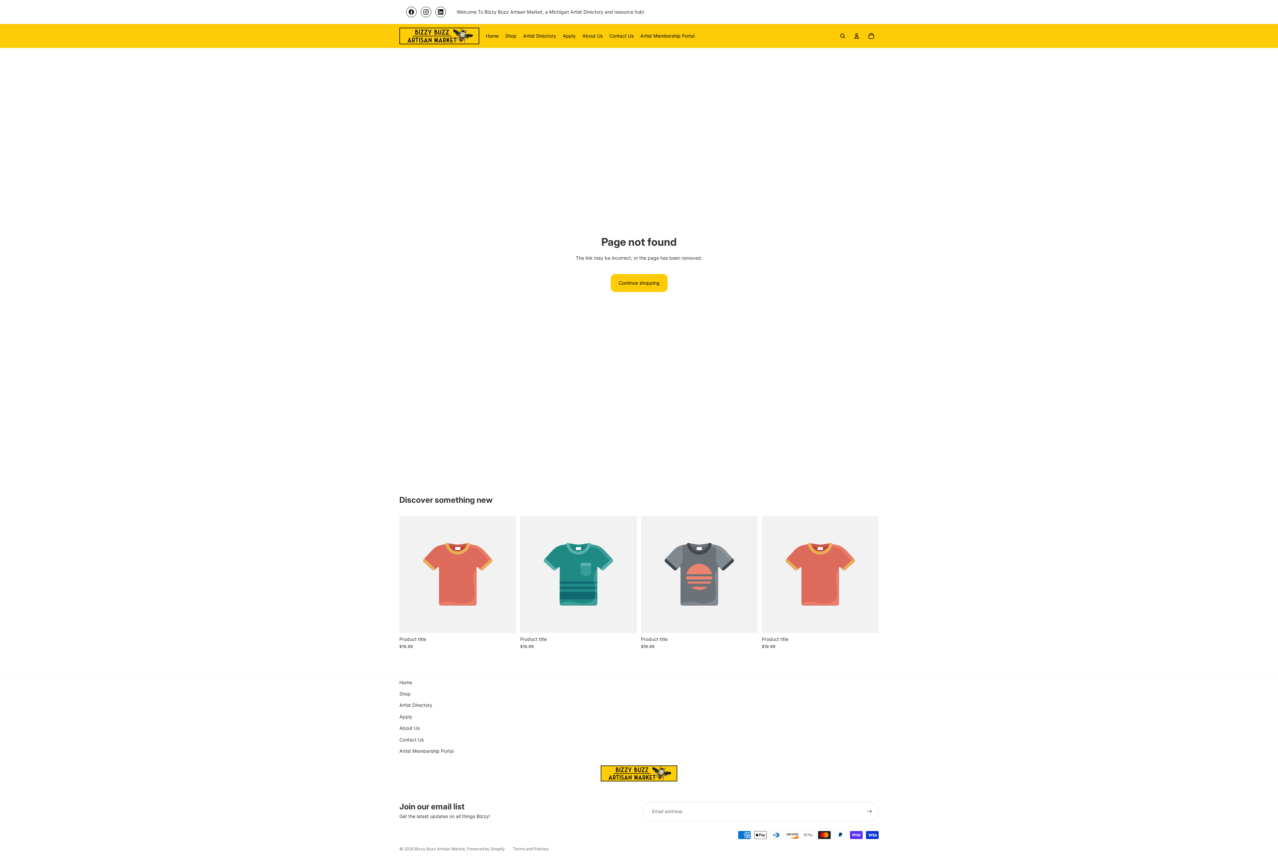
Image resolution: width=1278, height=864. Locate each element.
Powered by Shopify (486, 848)
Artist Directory (415, 705)
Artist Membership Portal (426, 751)
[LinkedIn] (440, 12)
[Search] (842, 36)
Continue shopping (639, 283)
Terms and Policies (530, 848)
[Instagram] (426, 12)
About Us (409, 728)
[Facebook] (411, 12)
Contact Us (411, 739)
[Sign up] (869, 811)
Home (405, 682)
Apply (405, 717)
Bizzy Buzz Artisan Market (440, 848)
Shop (405, 694)
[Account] (856, 36)
